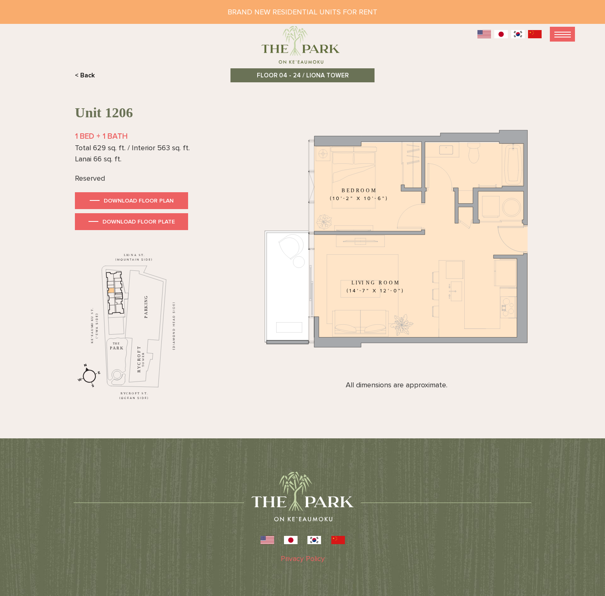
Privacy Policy (303, 558)
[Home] (302, 48)
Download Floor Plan (139, 200)
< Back (85, 75)
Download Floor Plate (138, 221)
